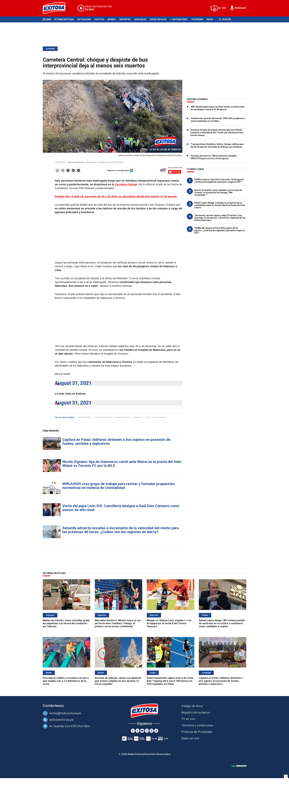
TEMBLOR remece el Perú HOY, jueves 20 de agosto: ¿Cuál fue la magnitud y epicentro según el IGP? (219, 230)
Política (99, 19)
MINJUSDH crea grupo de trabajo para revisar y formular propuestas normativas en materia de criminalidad (118, 486)
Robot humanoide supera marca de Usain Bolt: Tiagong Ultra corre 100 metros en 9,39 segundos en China (170, 681)
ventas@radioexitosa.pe (65, 713)
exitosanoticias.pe (61, 719)
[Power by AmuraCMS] (238, 766)
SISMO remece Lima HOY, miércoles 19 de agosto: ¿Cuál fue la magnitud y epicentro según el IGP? (219, 180)
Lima (147, 417)
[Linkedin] (73, 170)
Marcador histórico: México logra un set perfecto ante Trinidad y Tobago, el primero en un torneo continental (118, 623)
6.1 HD (222, 8)
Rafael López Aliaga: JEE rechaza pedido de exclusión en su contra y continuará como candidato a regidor (222, 623)
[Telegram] (78, 170)
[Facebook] (68, 170)
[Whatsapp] (57, 170)
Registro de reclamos (195, 712)
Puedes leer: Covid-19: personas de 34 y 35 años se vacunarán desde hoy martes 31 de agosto (116, 196)
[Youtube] (142, 731)
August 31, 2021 (73, 383)
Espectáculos (158, 19)
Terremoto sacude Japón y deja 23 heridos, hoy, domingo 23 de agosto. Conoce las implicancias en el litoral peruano (219, 217)
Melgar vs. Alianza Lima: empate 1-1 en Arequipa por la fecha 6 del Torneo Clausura (169, 623)
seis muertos (159, 417)
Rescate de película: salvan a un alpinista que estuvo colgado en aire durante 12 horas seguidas (118, 681)
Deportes (125, 19)
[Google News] (151, 731)
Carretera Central (126, 184)
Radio (210, 19)
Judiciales (140, 19)
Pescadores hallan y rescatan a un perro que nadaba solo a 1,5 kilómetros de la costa (66, 681)
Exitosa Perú (179, 19)
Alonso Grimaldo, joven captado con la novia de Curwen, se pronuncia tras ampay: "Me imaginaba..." (218, 192)
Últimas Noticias (64, 19)
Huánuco (137, 417)
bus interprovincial (103, 417)
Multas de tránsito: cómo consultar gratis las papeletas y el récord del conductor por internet (66, 623)
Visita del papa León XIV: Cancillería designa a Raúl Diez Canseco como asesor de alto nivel (120, 508)
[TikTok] (156, 731)
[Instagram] (147, 731)
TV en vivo (188, 719)
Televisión (197, 19)
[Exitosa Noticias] (56, 8)
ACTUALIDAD (84, 417)
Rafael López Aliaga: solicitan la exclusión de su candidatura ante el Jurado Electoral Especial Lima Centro (219, 205)
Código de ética (191, 706)
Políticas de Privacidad (196, 732)
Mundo (112, 19)
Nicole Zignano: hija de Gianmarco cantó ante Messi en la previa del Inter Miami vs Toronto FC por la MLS (121, 464)
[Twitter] (62, 170)
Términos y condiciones (197, 725)
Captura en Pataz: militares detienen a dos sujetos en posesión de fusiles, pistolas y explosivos (116, 442)
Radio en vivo (190, 738)
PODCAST (240, 8)
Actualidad (84, 19)
